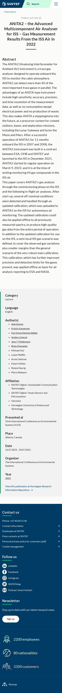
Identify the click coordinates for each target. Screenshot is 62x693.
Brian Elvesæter (19, 346)
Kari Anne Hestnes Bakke (24, 332)
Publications (10, 11)
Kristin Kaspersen (20, 328)
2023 (8, 478)
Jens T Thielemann (20, 341)
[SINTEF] (11, 4)
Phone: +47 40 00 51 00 (14, 520)
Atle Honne (17, 324)
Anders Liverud (19, 337)
